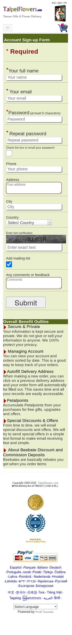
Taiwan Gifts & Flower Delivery (22, 16)
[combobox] (29, 222)
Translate (48, 612)
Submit (26, 302)
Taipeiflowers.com (48, 482)
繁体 (60, 2)
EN (65, 2)
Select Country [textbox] (21, 222)
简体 (54, 2)
